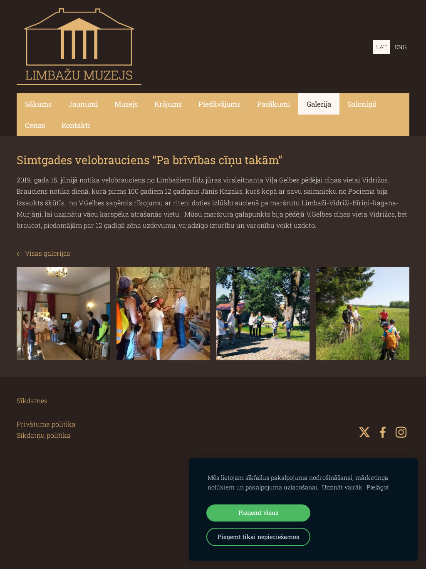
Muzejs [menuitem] (126, 104)
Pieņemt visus (258, 513)
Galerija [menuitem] (319, 104)
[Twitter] (364, 432)
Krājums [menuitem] (168, 104)
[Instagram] (401, 432)
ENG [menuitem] (400, 47)
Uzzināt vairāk (342, 487)
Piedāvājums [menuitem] (219, 104)
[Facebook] (382, 432)
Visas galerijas (47, 253)
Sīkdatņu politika (44, 435)
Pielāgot (378, 487)
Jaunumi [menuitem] (83, 104)
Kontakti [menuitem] (76, 125)
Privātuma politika (46, 423)
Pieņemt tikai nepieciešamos (258, 537)
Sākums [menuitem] (38, 104)
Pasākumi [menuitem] (273, 104)
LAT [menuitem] (381, 47)
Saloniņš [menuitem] (362, 104)
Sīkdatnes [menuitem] (32, 400)
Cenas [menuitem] (35, 125)
